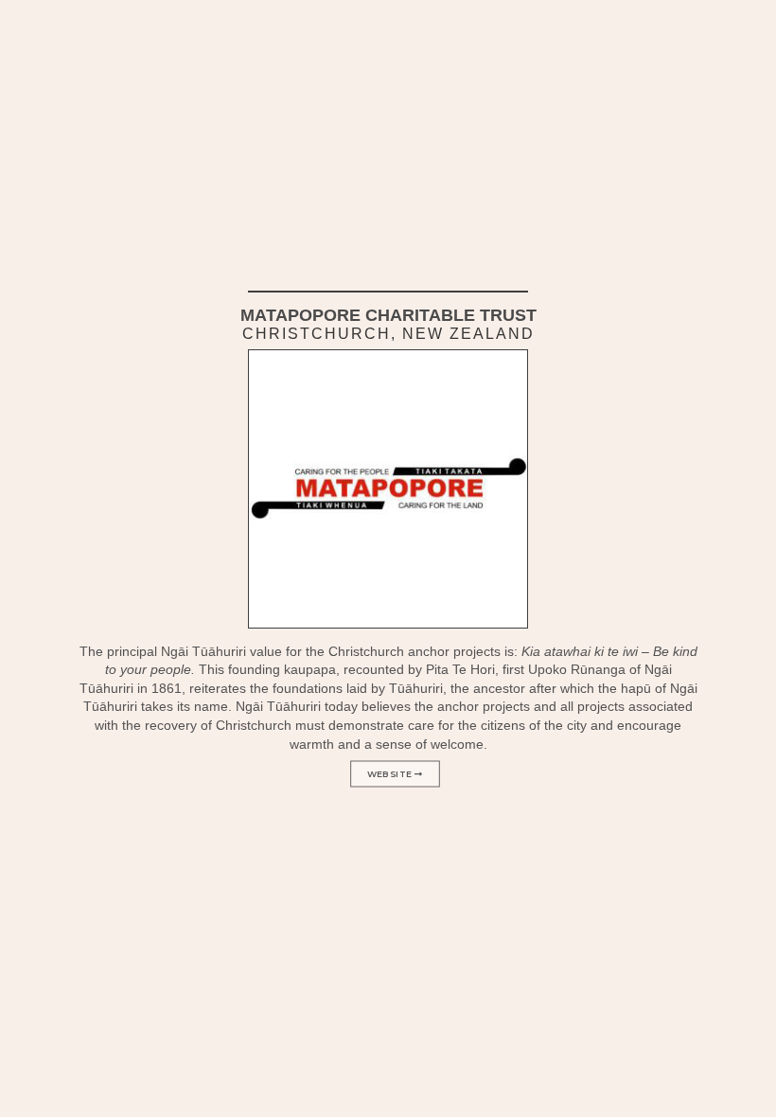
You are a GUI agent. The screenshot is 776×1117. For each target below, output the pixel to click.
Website (390, 774)
